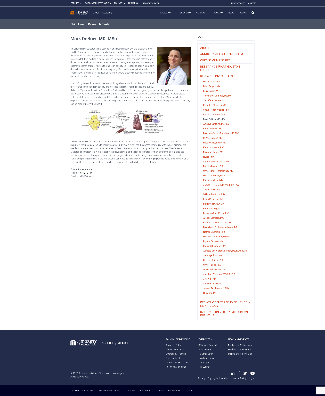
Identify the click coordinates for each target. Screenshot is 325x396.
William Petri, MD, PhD (214, 194)
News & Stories (238, 3)
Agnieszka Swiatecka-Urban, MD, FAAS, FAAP (225, 250)
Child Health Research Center (90, 24)
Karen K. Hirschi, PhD (213, 147)
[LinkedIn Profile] (233, 374)
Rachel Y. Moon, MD (213, 180)
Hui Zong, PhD (210, 293)
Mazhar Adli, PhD (211, 81)
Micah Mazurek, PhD (213, 166)
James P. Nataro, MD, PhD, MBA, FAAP (221, 185)
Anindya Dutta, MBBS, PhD (216, 124)
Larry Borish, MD (211, 91)
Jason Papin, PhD (212, 189)
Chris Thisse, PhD (212, 264)
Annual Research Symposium (221, 54)
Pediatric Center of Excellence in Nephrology (225, 304)
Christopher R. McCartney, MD (218, 170)
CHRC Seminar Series (215, 60)
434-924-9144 (85, 172)
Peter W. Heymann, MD (214, 142)
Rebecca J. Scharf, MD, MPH (217, 222)
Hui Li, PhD (208, 156)
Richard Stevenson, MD (214, 246)
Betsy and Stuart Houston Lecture (220, 68)
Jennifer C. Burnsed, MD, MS (217, 95)
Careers (252, 3)
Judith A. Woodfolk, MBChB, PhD (219, 274)
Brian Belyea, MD (211, 86)
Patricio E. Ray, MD (212, 208)
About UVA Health (151, 3)
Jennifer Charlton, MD (214, 100)
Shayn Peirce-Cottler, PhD (216, 109)
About (204, 48)
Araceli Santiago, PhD (213, 217)
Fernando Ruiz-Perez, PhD (216, 213)
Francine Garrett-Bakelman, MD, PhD (221, 133)
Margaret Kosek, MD (213, 152)
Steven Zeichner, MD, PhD (216, 288)
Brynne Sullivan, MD (213, 241)
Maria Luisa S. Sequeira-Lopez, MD (220, 227)
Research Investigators (218, 76)
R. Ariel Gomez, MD (212, 138)
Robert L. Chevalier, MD (214, 105)
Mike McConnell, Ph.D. (214, 175)
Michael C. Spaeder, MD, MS (217, 236)
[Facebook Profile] (239, 374)
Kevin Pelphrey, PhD (213, 199)
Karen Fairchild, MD (212, 128)
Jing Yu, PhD (209, 279)
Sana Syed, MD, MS (212, 255)
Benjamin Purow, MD (213, 203)
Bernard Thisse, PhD (213, 260)
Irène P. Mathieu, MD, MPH (216, 161)
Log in (252, 378)
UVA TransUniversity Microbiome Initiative (224, 313)
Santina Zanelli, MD (212, 283)
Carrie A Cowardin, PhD (214, 114)
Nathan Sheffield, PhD (214, 232)
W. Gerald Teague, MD (214, 269)
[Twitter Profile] (245, 374)
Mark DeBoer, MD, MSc (214, 119)
